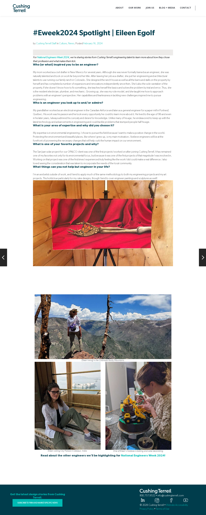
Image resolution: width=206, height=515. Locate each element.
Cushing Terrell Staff (46, 43)
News (71, 43)
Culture (63, 43)
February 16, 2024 (93, 43)
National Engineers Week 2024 (53, 57)
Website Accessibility (177, 504)
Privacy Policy (147, 508)
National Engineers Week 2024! (143, 455)
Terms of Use (162, 508)
